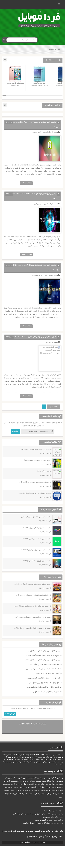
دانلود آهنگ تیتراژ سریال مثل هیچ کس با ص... (42, 669)
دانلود (43, 790)
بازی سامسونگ (13, 781)
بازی (27, 793)
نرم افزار (55, 784)
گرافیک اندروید (48, 132)
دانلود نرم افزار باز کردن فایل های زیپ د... (44, 687)
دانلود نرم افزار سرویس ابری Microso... (35, 550)
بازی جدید (59, 787)
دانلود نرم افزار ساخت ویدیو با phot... (36, 460)
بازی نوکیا (48, 790)
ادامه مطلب (25, 183)
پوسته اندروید (48, 275)
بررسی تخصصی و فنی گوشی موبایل (32, 724)
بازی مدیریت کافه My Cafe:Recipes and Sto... (32, 606)
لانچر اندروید (36, 132)
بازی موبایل (8, 793)
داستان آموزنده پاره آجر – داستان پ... (46, 692)
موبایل (61, 797)
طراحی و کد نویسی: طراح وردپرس (32, 842)
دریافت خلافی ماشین (55, 820)
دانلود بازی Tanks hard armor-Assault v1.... (33, 617)
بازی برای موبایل (9, 784)
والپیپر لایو (37, 204)
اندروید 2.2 (30, 778)
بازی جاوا (21, 793)
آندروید (33, 787)
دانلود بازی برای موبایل (26, 784)
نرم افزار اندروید (34, 790)
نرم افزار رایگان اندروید (55, 778)
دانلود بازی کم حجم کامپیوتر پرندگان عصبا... (44, 664)
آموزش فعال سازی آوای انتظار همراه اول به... (43, 651)
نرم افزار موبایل (52, 781)
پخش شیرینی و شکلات (55, 814)
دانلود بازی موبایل (47, 793)
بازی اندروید (23, 790)
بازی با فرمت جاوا (19, 778)
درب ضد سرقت (57, 823)
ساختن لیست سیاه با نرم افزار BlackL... (35, 482)
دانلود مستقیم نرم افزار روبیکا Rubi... (36, 528)
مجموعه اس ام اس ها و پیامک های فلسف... (34, 493)
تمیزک (60, 810)
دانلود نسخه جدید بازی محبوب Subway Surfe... (32, 584)
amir (61, 817)
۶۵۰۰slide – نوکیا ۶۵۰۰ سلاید (48, 674)
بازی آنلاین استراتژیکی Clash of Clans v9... (33, 595)
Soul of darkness (44, 471)
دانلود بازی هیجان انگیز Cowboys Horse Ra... (32, 628)
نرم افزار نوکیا (46, 784)
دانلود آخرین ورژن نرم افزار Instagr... (36, 561)
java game (52, 787)
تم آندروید (49, 342)
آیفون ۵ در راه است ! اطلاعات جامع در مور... (44, 678)
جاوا (28, 787)
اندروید (15, 793)
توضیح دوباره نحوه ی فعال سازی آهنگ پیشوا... (43, 655)
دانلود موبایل (14, 790)
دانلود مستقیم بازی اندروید (36, 781)
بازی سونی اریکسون (11, 787)
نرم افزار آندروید (42, 787)
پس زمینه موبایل (40, 778)
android (38, 784)
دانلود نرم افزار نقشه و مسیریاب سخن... (35, 517)
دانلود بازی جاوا (57, 790)
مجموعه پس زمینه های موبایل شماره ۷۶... (35, 449)
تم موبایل (23, 781)
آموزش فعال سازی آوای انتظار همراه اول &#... (43, 660)
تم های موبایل (37, 275)
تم (16, 784)
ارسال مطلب (10, 714)
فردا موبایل (23, 787)
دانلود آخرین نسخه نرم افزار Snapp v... (35, 539)
